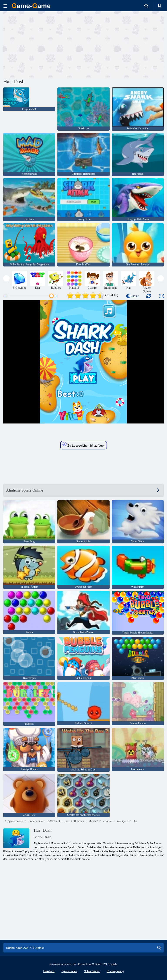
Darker (134, 295)
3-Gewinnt (53, 821)
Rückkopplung (115, 971)
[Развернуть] (161, 296)
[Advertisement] (43, 44)
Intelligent (122, 821)
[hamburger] (5, 6)
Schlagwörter (92, 971)
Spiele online (15, 821)
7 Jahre (107, 821)
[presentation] (6, 278)
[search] (159, 948)
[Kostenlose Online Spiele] (31, 5)
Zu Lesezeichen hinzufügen (86, 445)
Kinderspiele (35, 821)
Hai (134, 821)
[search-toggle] (146, 6)
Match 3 (93, 821)
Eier (66, 821)
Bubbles (78, 821)
